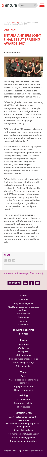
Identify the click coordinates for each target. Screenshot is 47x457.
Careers (23, 320)
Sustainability (23, 313)
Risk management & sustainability (23, 433)
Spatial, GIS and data (23, 430)
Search (35, 5)
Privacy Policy (37, 451)
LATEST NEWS (10, 29)
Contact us (23, 324)
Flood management (23, 390)
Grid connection (23, 366)
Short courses (23, 406)
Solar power (23, 351)
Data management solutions (23, 441)
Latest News (15, 22)
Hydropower (23, 344)
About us (23, 299)
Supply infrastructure (23, 386)
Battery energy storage (23, 362)
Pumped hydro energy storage (23, 358)
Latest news (23, 317)
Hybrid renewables (23, 355)
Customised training (23, 403)
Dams (23, 376)
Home (6, 22)
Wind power (23, 347)
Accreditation (23, 399)
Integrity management (23, 303)
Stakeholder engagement (24, 437)
